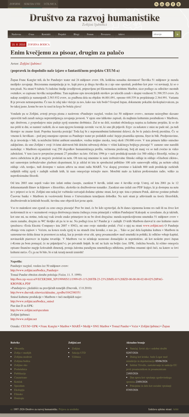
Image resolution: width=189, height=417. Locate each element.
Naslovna (16, 34)
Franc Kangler (49, 326)
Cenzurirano (20, 377)
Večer (134, 326)
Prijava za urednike (69, 409)
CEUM (25, 326)
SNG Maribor (101, 326)
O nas (31, 34)
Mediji (86, 326)
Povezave (106, 34)
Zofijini (15, 4)
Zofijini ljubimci (30, 63)
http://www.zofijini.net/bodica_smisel (32, 301)
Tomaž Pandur (120, 326)
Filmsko (18, 394)
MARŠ (76, 326)
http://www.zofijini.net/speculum (30, 310)
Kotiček (18, 381)
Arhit (175, 409)
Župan (166, 326)
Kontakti (46, 34)
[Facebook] (173, 4)
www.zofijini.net (153, 225)
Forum (90, 34)
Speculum (19, 385)
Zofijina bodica (22, 361)
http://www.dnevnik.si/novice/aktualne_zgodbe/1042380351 (46, 292)
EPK (35, 326)
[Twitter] (178, 4)
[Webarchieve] (167, 4)
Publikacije (20, 373)
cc (12, 409)
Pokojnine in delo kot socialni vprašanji (150, 385)
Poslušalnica (20, 369)
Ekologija (19, 390)
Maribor (64, 326)
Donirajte (19, 398)
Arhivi (121, 34)
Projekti (62, 34)
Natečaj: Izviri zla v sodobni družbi (148, 348)
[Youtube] (162, 4)
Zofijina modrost (23, 356)
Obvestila (19, 348)
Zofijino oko (20, 365)
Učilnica (50, 4)
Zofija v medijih (22, 352)
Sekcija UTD (32, 4)
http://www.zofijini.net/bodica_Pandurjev (35, 270)
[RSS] (156, 4)
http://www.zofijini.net (24, 319)
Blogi (76, 34)
